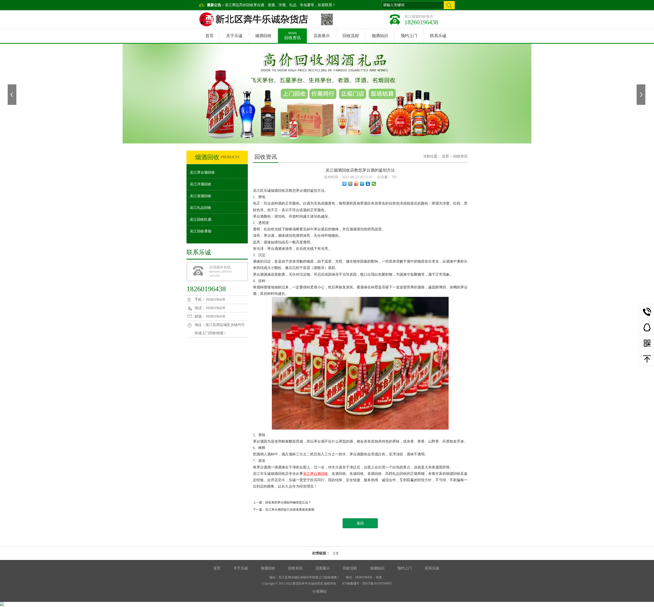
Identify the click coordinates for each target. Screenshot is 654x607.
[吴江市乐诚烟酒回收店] (257, 19)
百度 (336, 553)
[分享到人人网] (368, 184)
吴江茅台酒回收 (202, 172)
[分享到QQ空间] (350, 184)
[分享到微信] (374, 184)
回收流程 (351, 35)
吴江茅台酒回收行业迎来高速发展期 (289, 509)
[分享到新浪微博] (356, 184)
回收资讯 (292, 35)
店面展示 (321, 35)
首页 (209, 35)
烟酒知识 (380, 35)
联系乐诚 (438, 35)
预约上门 (409, 35)
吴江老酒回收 (200, 196)
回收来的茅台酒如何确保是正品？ (288, 502)
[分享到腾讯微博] (362, 184)
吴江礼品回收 (200, 208)
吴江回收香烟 (200, 231)
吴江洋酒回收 (200, 184)
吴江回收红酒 (200, 219)
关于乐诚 (234, 35)
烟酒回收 (263, 35)
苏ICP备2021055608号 (377, 583)
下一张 (641, 94)
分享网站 (319, 591)
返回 (360, 523)
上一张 (12, 94)
